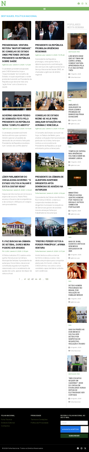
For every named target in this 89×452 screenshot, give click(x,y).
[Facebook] (78, 3)
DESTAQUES (7, 16)
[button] (44, 8)
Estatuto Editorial (8, 423)
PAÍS (78, 52)
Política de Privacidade (39, 423)
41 (25, 279)
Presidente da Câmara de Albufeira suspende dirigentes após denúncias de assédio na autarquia (49, 183)
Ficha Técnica (6, 419)
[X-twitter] (86, 3)
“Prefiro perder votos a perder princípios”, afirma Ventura (50, 244)
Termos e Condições (39, 419)
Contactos (5, 426)
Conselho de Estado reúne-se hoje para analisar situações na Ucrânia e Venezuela (48, 120)
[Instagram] (82, 3)
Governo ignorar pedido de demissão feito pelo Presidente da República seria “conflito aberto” (16, 120)
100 (46, 279)
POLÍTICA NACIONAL (26, 16)
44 (36, 279)
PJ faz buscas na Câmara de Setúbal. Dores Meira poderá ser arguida (16, 244)
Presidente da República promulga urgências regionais (49, 48)
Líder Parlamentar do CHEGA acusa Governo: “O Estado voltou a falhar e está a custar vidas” (16, 182)
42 (29, 279)
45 (40, 279)
